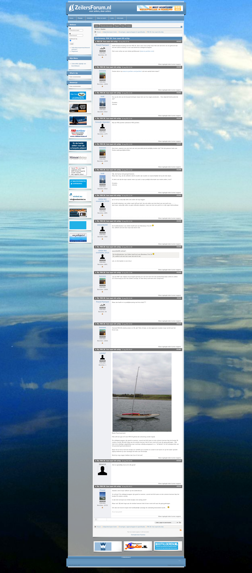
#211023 (178, 41)
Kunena (142, 534)
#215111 (179, 486)
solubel (102, 353)
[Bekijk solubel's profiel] (102, 359)
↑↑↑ (180, 560)
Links (112, 18)
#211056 (178, 67)
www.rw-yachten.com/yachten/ (132, 71)
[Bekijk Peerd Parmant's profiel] (102, 49)
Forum (80, 18)
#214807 (178, 349)
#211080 (178, 169)
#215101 (178, 460)
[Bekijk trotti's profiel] (102, 106)
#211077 (178, 144)
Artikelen (89, 18)
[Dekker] (160, 10)
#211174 (179, 323)
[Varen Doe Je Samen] (103, 550)
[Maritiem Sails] (78, 149)
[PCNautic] (78, 216)
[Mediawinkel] (78, 200)
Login (71, 44)
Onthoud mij (73, 39)
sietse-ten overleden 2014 (102, 200)
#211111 (179, 298)
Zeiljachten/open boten (110, 32)
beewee (102, 71)
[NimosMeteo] (78, 162)
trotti (102, 96)
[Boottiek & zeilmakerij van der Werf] (78, 112)
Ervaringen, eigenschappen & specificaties (132, 32)
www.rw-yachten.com (147, 51)
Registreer (74, 51)
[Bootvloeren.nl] (166, 549)
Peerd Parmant (102, 45)
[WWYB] (78, 175)
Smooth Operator (102, 122)
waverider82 (102, 225)
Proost (102, 490)
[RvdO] (77, 99)
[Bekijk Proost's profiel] (102, 500)
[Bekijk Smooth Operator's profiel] (102, 128)
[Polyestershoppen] (78, 187)
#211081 (178, 195)
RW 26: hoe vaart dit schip (155, 32)
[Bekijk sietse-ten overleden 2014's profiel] (102, 207)
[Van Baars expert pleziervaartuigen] (77, 229)
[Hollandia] (78, 124)
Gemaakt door (135, 534)
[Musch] (78, 241)
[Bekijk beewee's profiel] (102, 79)
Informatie (120, 18)
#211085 (178, 272)
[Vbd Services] (78, 137)
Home (71, 18)
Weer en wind (101, 18)
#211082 (178, 221)
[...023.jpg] (142, 431)
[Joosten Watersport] (136, 549)
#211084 (178, 247)
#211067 (178, 92)
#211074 (178, 118)
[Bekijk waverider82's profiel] (102, 231)
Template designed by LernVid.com (176, 565)
